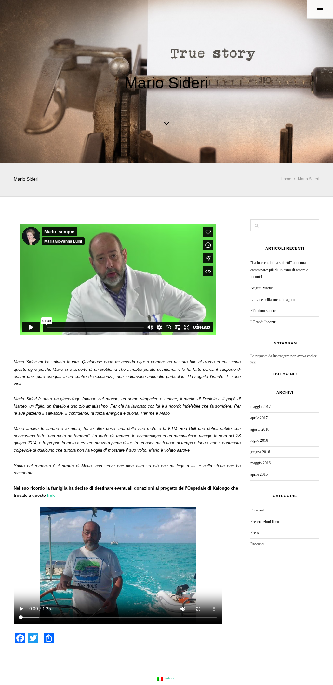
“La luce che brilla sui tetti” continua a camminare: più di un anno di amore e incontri (279, 269)
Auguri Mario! (261, 288)
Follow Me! (285, 374)
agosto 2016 (259, 429)
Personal (257, 510)
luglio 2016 (259, 440)
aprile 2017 (259, 418)
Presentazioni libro (264, 521)
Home (286, 179)
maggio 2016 (260, 463)
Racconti (257, 544)
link (51, 495)
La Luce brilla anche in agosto (273, 299)
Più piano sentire (263, 310)
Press (254, 532)
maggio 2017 (260, 406)
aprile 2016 (259, 474)
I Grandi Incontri (263, 322)
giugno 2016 (260, 452)
